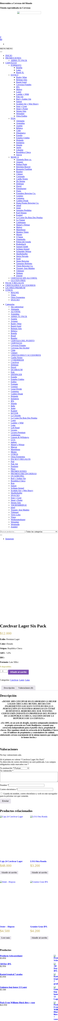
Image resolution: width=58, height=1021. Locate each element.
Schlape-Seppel (22, 249)
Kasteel (19, 215)
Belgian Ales (21, 80)
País (12, 461)
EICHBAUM (17, 370)
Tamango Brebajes (24, 263)
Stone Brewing (22, 261)
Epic (13, 372)
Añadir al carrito (18, 672)
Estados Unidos (23, 138)
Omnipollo (20, 239)
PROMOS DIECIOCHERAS (24, 473)
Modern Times (22, 232)
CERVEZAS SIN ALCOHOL (24, 278)
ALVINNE (16, 311)
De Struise (20, 181)
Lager (18, 92)
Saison (19, 101)
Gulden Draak (22, 200)
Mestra (14, 452)
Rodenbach (21, 244)
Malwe (19, 89)
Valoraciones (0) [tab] (25, 688)
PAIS (13, 118)
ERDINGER (16, 374)
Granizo (19, 196)
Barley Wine (21, 77)
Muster (19, 234)
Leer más (5, 938)
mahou (14, 442)
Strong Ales (21, 111)
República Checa (23, 152)
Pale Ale (19, 97)
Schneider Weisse (23, 251)
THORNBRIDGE (19, 505)
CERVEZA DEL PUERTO (23, 340)
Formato (14, 384)
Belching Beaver (23, 167)
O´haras (19, 237)
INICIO (8, 55)
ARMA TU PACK (19, 60)
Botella (19, 67)
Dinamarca (20, 133)
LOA (13, 440)
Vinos (13, 295)
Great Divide (16, 389)
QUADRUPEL (17, 476)
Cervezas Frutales (23, 84)
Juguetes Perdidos (23, 210)
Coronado (20, 176)
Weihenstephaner (18, 519)
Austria (19, 126)
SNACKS (15, 300)
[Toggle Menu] (1, 51)
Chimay (19, 174)
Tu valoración (6, 771)
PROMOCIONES (13, 58)
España (19, 135)
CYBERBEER (17, 360)
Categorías (9, 304)
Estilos (13, 382)
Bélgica (19, 128)
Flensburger (21, 188)
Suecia (19, 155)
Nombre (4, 785)
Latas (18, 70)
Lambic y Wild (22, 94)
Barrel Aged (21, 82)
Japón (18, 147)
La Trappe (20, 220)
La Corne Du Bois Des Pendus (29, 217)
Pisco (13, 469)
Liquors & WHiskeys (20, 437)
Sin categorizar (17, 307)
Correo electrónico (8, 789)
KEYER (14, 413)
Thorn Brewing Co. (24, 266)
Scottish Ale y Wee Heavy (27, 104)
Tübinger (20, 271)
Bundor (19, 171)
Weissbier (20, 113)
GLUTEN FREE (18, 280)
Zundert (14, 527)
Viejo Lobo (16, 515)
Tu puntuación (7, 768)
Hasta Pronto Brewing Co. (27, 203)
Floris (18, 191)
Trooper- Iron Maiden (25, 268)
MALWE (15, 292)
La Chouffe (16, 415)
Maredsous (20, 230)
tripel (13, 507)
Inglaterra (20, 142)
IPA (18, 87)
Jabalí (18, 205)
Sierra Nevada (22, 256)
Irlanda (19, 145)
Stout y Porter (22, 109)
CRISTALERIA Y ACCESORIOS (20, 285)
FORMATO (16, 65)
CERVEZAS (11, 63)
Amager (19, 162)
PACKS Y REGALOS (20, 459)
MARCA (15, 157)
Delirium (20, 184)
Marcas (14, 447)
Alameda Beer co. (24, 159)
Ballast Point (21, 164)
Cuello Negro (22, 179)
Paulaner (14, 466)
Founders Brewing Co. (26, 193)
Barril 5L (20, 72)
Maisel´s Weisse (23, 225)
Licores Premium (18, 432)
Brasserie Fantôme (24, 169)
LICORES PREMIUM (15, 288)
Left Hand (15, 428)
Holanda (19, 140)
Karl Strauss (21, 213)
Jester (18, 208)
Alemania (20, 121)
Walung (19, 273)
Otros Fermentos (18, 297)
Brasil (13, 336)
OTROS (9, 290)
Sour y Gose (21, 106)
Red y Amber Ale (23, 99)
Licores (14, 430)
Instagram (9, 539)
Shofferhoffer (22, 254)
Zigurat (19, 275)
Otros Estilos (21, 116)
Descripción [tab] (9, 688)
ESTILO (14, 75)
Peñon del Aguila (23, 242)
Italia (13, 406)
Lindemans (21, 222)
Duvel (18, 186)
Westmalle (15, 524)
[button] (6, 48)
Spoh (18, 259)
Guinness (20, 198)
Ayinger (14, 321)
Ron (12, 483)
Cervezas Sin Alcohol (20, 348)
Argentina (20, 123)
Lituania (19, 150)
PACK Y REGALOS (14, 283)
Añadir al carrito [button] (9, 872)
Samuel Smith (22, 246)
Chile (18, 130)
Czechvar (15, 362)
